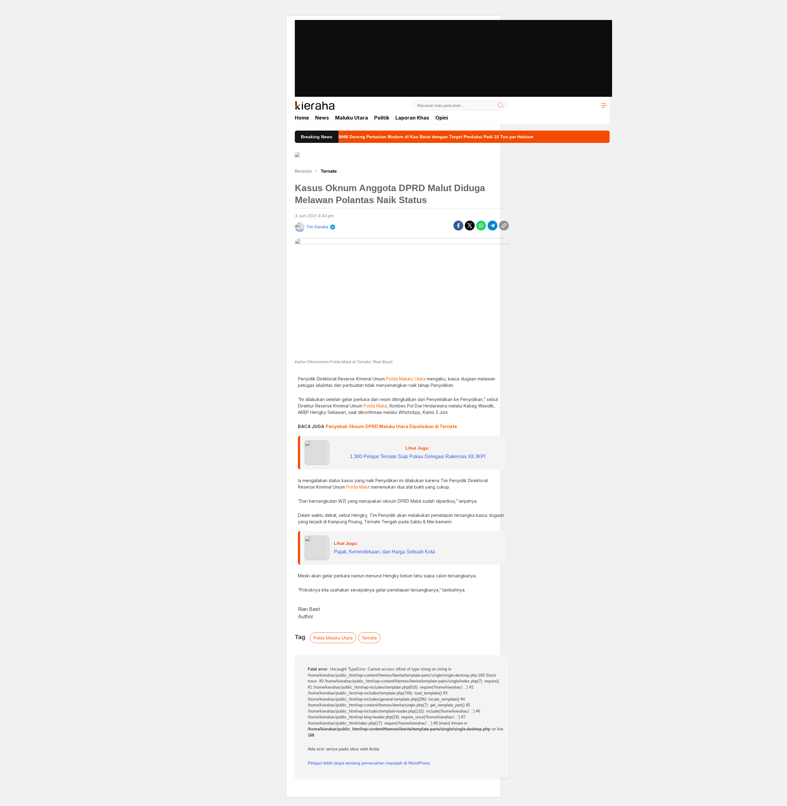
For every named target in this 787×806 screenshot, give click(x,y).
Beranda (303, 171)
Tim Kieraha (317, 227)
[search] (500, 105)
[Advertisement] (393, 43)
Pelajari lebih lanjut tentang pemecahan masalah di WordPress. (369, 763)
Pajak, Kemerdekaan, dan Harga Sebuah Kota (384, 551)
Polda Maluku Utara (333, 637)
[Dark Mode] (589, 105)
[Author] (300, 227)
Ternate (329, 171)
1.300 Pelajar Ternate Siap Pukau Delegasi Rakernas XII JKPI (417, 456)
